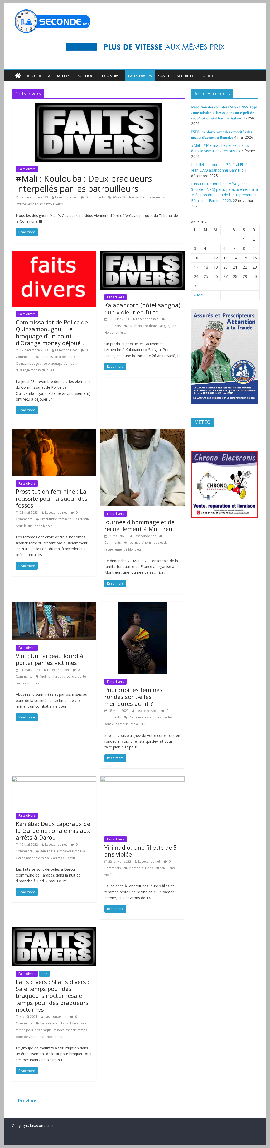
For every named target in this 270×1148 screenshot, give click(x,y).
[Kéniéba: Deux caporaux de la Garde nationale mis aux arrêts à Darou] (54, 779)
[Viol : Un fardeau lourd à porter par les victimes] (54, 605)
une (44, 973)
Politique (86, 75)
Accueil (34, 75)
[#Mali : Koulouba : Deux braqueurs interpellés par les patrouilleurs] (98, 106)
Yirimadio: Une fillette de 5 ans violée (140, 850)
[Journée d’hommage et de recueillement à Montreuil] (142, 432)
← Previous (24, 1100)
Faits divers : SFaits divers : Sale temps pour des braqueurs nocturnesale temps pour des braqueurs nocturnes (52, 996)
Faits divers (140, 75)
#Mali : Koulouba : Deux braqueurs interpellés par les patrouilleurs (84, 183)
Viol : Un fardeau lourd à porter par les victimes (49, 659)
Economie (112, 75)
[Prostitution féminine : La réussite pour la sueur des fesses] (54, 432)
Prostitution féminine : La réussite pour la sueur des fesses (52, 498)
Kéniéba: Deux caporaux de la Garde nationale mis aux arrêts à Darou (53, 830)
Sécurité (185, 75)
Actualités (59, 75)
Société (208, 75)
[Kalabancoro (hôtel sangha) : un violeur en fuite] (142, 254)
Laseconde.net (66, 197)
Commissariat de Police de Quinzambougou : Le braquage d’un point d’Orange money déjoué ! (52, 332)
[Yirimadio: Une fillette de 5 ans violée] (142, 779)
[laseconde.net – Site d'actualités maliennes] (18, 75)
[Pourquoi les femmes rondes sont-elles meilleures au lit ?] (142, 605)
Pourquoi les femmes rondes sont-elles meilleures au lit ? (133, 697)
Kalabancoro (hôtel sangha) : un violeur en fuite (142, 308)
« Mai (198, 295)
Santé (164, 75)
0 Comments (95, 197)
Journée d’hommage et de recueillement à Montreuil (140, 525)
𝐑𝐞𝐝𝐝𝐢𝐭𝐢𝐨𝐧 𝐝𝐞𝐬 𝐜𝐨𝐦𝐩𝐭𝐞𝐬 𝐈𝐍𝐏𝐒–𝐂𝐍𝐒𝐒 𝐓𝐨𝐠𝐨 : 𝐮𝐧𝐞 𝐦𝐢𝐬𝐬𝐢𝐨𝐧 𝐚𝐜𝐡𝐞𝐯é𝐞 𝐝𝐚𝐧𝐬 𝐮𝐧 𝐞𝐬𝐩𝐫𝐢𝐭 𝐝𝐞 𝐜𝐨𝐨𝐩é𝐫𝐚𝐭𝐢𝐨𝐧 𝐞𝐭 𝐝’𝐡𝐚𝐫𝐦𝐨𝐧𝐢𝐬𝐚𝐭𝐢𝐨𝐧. (224, 112)
